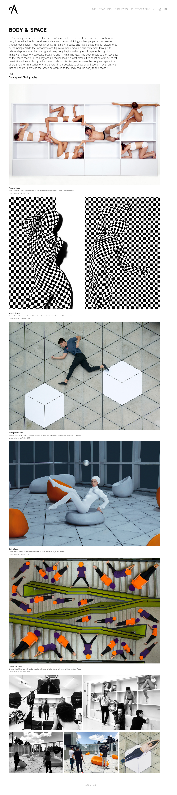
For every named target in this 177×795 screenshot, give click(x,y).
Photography (140, 9)
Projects (121, 9)
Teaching (105, 9)
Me (94, 9)
